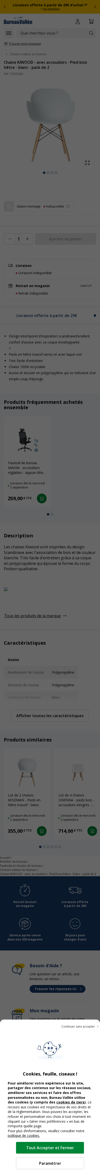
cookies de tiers (70, 1102)
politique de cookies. (24, 1135)
